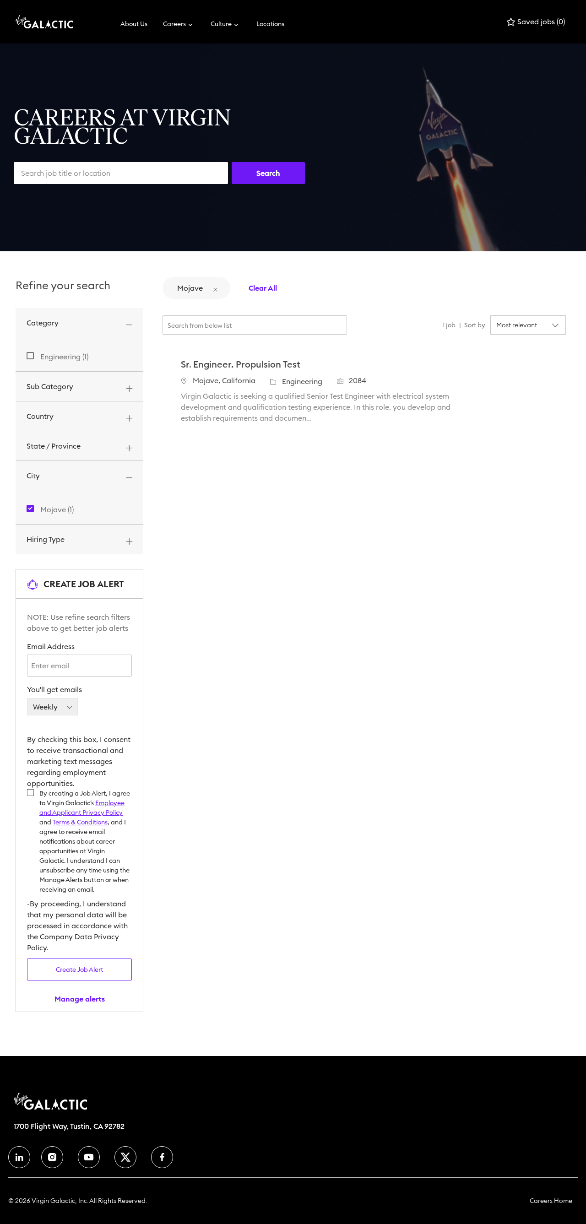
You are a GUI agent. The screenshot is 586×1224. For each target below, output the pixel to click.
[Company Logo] (38, 21)
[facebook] (19, 1157)
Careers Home (551, 1201)
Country (40, 416)
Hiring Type (46, 539)
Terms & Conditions (80, 822)
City (33, 475)
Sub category (50, 386)
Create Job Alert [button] (79, 969)
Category (43, 322)
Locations (270, 24)
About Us (133, 24)
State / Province (54, 445)
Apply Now (524, 389)
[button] (268, 173)
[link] (79, 998)
